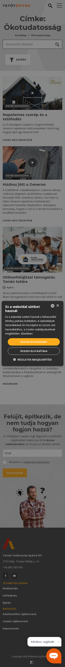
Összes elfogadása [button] (33, 341)
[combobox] (52, 306)
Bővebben (27, 333)
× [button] (57, 305)
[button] (32, 360)
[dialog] (32, 333)
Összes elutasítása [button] (33, 351)
